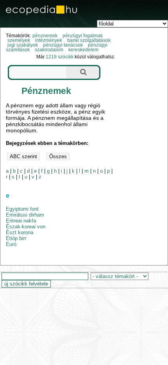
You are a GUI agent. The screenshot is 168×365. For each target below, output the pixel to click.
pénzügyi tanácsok (63, 45)
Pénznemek (46, 91)
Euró (11, 244)
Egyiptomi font (22, 209)
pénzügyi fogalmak (83, 35)
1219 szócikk (59, 56)
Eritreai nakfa (21, 221)
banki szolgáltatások (89, 40)
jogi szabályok (22, 45)
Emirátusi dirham (25, 215)
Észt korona (19, 232)
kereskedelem (83, 49)
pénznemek (44, 35)
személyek (18, 40)
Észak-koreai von (25, 226)
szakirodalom (49, 49)
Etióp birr (16, 238)
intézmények (48, 40)
